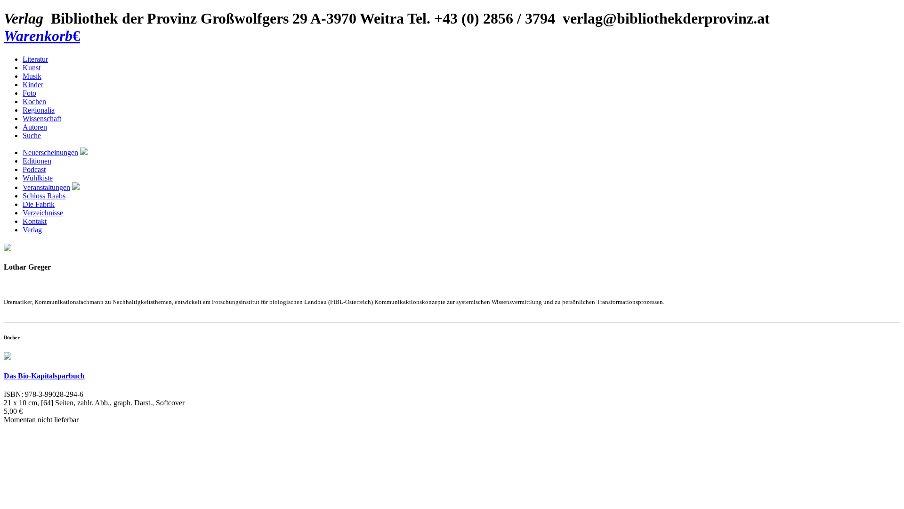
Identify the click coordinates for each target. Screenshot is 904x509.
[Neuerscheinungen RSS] (84, 152)
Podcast (34, 169)
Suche (32, 135)
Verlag (32, 230)
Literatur (35, 59)
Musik (32, 76)
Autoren (35, 127)
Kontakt (35, 221)
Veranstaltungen (46, 187)
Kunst (31, 68)
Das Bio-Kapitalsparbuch (44, 376)
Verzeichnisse (43, 213)
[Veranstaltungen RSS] (76, 187)
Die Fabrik (39, 204)
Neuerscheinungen (50, 152)
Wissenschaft (42, 119)
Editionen (37, 161)
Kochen (34, 102)
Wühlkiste (38, 178)
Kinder (33, 85)
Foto (29, 93)
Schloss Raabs (44, 196)
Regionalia (39, 110)
